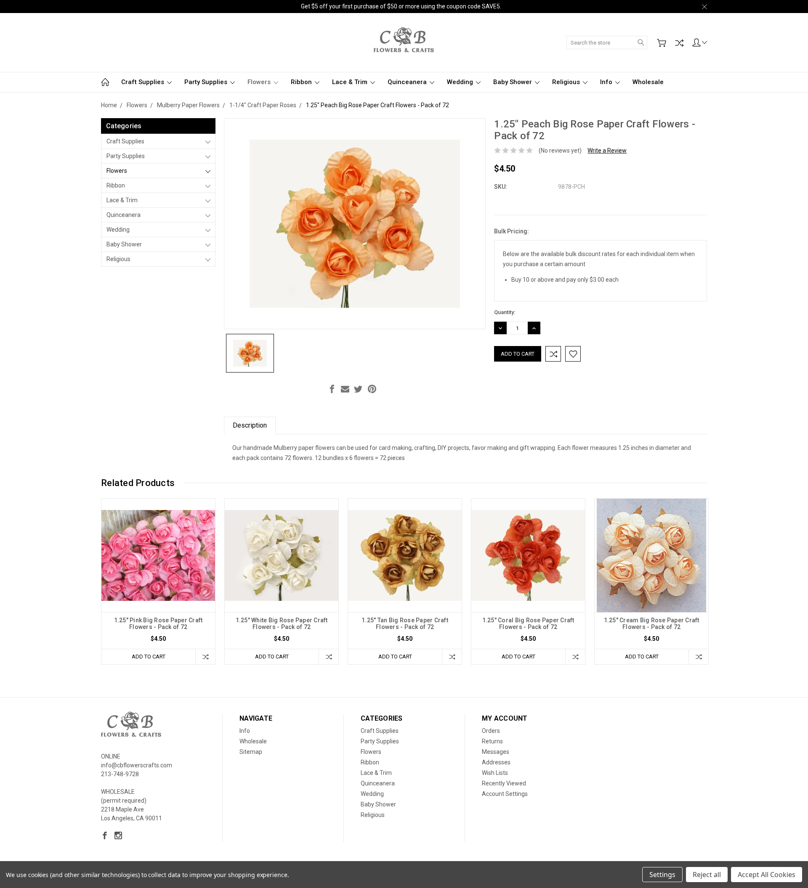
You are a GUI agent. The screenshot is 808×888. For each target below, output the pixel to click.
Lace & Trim (350, 82)
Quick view (158, 578)
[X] (358, 389)
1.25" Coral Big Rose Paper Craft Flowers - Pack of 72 (528, 623)
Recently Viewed (504, 783)
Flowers (259, 82)
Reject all (707, 874)
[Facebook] (332, 389)
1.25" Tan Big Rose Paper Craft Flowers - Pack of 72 (404, 623)
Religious (567, 82)
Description (250, 425)
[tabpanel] (158, 581)
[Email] (345, 389)
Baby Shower (513, 82)
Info (607, 82)
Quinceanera (408, 82)
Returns (492, 741)
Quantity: (504, 312)
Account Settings (505, 793)
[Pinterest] (372, 389)
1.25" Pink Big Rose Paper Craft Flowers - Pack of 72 (158, 623)
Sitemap (250, 751)
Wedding (461, 82)
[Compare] (679, 43)
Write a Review (607, 150)
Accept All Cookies (766, 874)
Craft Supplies (143, 82)
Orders (491, 730)
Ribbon (302, 82)
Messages (495, 751)
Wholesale (648, 82)
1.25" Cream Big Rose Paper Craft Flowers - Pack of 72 (651, 623)
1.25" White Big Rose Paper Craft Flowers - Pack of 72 (282, 623)
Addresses (496, 762)
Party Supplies (206, 82)
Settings (662, 874)
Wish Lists (495, 772)
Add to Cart (148, 656)
